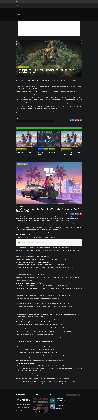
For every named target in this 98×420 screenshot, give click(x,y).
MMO (43, 120)
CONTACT (69, 5)
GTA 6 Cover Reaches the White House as (48, 152)
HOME (34, 5)
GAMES (43, 5)
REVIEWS (53, 5)
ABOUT (38, 5)
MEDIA (63, 5)
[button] (78, 128)
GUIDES (58, 5)
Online (46, 120)
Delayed (34, 120)
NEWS (48, 5)
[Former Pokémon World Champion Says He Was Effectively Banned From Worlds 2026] (52, 400)
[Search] (81, 5)
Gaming (38, 120)
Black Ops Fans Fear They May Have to (70, 152)
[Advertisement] (49, 28)
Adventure (22, 120)
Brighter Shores (28, 120)
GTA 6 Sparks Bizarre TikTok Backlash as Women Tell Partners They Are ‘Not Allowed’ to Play (38, 1)
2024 (18, 120)
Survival (50, 120)
